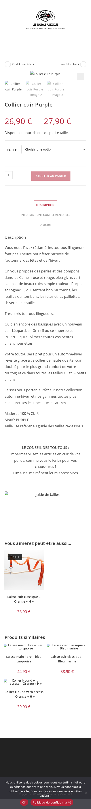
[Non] (85, 793)
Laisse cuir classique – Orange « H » (23, 599)
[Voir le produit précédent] (8, 64)
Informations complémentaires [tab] (45, 215)
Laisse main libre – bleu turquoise (24, 659)
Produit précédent (23, 64)
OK (24, 802)
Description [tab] (45, 205)
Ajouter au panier (51, 176)
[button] (80, 76)
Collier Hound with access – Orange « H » (24, 694)
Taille (12, 150)
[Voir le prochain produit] (83, 64)
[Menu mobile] (52, 45)
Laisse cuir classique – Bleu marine (67, 659)
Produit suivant (70, 64)
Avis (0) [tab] (45, 225)
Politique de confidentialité (52, 802)
